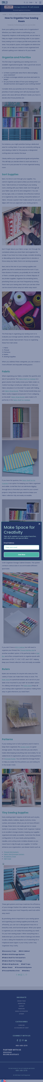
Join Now (21, 554)
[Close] (39, 523)
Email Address (9, 543)
